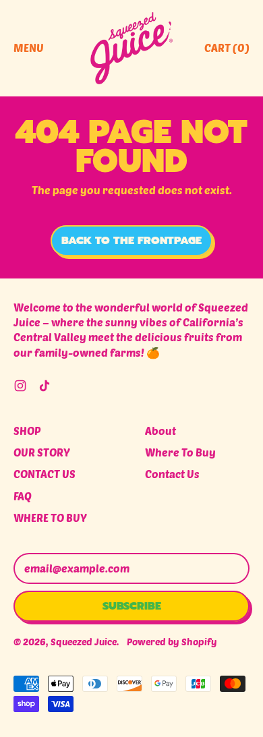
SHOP (26, 430)
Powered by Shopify (172, 641)
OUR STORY (41, 452)
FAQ (22, 496)
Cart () (227, 51)
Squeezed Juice (84, 641)
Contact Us (172, 473)
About (160, 430)
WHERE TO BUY (50, 517)
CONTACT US (44, 473)
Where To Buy (180, 452)
